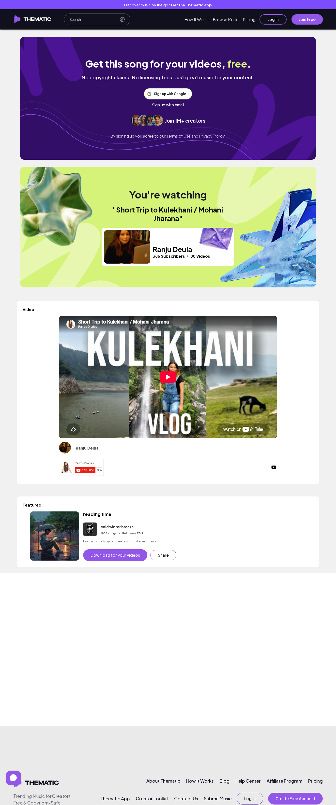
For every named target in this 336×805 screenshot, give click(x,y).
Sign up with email (168, 104)
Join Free (307, 19)
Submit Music (218, 798)
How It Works (196, 19)
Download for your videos (115, 555)
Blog (224, 781)
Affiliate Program (284, 781)
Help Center (248, 781)
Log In (273, 19)
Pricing (249, 19)
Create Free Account (295, 798)
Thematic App (115, 798)
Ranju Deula (87, 448)
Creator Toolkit (152, 798)
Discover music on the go (168, 4)
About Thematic (163, 781)
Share (163, 555)
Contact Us (186, 798)
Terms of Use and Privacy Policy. (196, 136)
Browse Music (226, 19)
